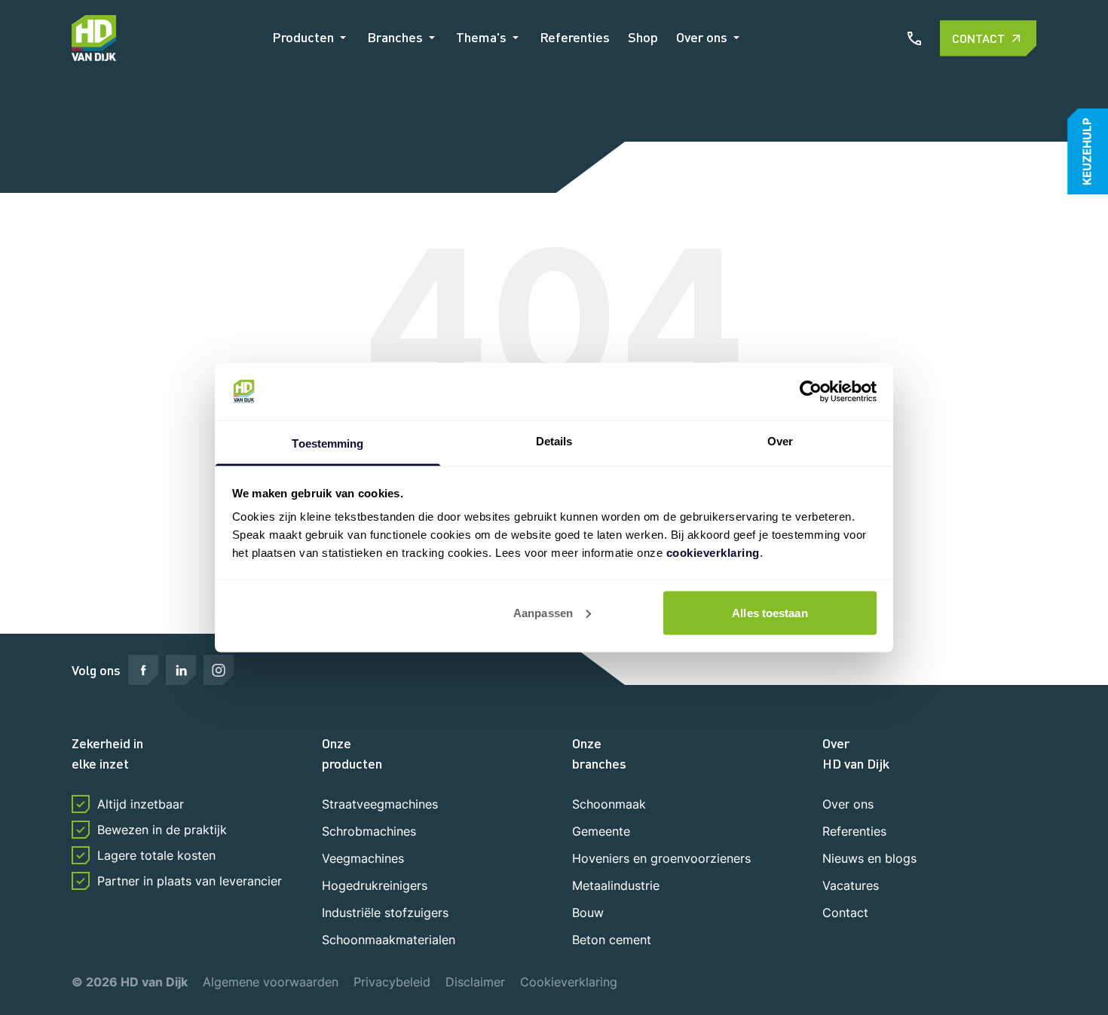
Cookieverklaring (568, 981)
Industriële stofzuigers (385, 912)
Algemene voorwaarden (270, 981)
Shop (643, 37)
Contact (978, 38)
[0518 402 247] (914, 38)
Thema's (481, 37)
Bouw (588, 912)
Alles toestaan (769, 612)
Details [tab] (554, 441)
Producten (303, 37)
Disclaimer (475, 981)
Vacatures (850, 885)
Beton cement (611, 939)
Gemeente (601, 831)
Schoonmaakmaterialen (388, 939)
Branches (395, 37)
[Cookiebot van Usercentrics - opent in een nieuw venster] (811, 392)
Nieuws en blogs (869, 858)
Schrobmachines (369, 831)
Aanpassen (543, 612)
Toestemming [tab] (327, 443)
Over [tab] (780, 441)
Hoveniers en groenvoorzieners (661, 858)
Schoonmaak (609, 804)
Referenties (575, 37)
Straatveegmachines (380, 804)
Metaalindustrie (616, 885)
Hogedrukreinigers (374, 885)
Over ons (701, 37)
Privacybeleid (392, 981)
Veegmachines (363, 858)
